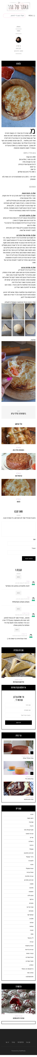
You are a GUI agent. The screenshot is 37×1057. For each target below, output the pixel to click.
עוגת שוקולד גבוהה (28, 758)
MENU (31, 16)
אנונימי (27, 581)
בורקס (31, 899)
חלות (31, 864)
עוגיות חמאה (29, 833)
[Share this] (15, 56)
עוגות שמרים (29, 957)
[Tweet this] (18, 56)
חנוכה (31, 930)
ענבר (28, 597)
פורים (31, 837)
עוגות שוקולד (29, 868)
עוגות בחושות (29, 776)
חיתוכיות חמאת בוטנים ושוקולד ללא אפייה (18, 1018)
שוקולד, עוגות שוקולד (27, 756)
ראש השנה (18, 679)
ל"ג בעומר (30, 938)
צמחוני (31, 926)
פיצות (31, 826)
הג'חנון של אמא (18, 476)
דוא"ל (34, 548)
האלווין (31, 965)
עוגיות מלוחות (29, 876)
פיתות (31, 845)
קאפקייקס (30, 915)
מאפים (31, 903)
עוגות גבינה (30, 872)
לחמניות (31, 860)
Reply (18, 577)
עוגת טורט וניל (29, 779)
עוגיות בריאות (29, 949)
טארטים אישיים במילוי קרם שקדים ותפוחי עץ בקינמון (18, 682)
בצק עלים (30, 895)
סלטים (31, 918)
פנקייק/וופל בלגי (28, 830)
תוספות (31, 891)
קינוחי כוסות (29, 953)
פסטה (31, 884)
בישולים (18, 26)
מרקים (31, 888)
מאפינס (31, 911)
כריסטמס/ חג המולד (27, 969)
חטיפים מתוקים (28, 853)
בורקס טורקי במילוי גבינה (18, 450)
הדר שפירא (18, 46)
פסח (32, 934)
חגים (31, 814)
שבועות (31, 822)
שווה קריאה (30, 907)
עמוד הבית (28, 1042)
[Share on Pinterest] (21, 56)
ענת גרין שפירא (25, 613)
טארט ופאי (30, 972)
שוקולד (31, 849)
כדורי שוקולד (29, 857)
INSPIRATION (21, 1042)
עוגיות (31, 942)
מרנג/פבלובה (29, 976)
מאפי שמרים (29, 961)
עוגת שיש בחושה (28, 799)
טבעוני (31, 922)
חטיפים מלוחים (28, 880)
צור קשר (7, 1042)
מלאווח (18, 502)
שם (34, 539)
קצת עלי (13, 1042)
